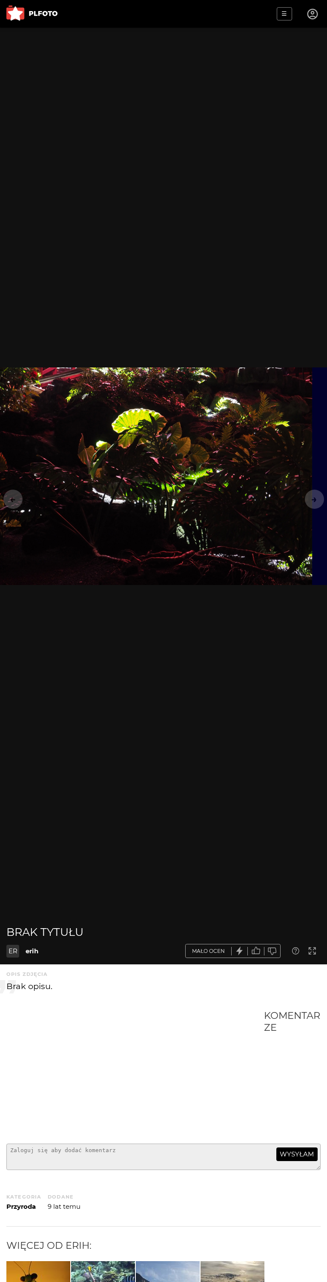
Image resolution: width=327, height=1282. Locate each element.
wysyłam (297, 1154)
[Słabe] (272, 951)
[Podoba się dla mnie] (255, 951)
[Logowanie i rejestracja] (313, 14)
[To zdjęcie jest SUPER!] (239, 951)
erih (32, 951)
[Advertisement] (135, 1073)
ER (13, 951)
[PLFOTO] (32, 14)
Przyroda (21, 1206)
